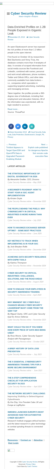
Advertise (38, 440)
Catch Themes (32, 466)
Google (38, 135)
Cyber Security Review (28, 13)
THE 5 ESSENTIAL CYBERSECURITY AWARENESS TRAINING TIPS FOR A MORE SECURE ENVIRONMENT (24, 365)
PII (43, 135)
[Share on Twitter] (18, 128)
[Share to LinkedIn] (25, 128)
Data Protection (18, 135)
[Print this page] (32, 128)
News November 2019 (18, 132)
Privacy (10, 137)
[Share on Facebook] (11, 128)
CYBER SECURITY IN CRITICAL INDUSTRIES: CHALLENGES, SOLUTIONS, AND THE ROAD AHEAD (25, 276)
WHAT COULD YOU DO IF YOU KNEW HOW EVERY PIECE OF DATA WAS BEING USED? (27, 330)
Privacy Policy (31, 464)
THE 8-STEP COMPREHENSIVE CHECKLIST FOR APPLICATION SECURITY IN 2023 (22, 381)
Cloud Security (35, 132)
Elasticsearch (30, 135)
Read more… (13, 109)
